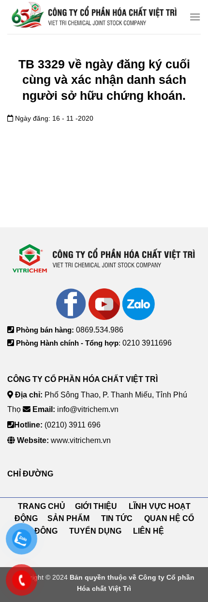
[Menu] (195, 17)
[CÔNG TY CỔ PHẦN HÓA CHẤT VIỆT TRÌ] (94, 17)
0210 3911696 (147, 343)
